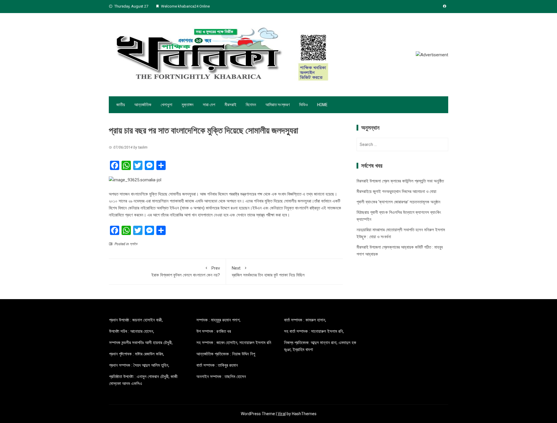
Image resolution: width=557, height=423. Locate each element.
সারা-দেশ (209, 104)
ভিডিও (303, 104)
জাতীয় (120, 104)
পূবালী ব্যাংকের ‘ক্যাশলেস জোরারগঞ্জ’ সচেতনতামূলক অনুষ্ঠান (398, 202)
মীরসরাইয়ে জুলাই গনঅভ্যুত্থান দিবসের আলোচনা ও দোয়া (396, 191)
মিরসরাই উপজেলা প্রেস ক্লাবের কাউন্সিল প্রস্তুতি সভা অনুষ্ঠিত (400, 181)
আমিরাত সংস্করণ (277, 104)
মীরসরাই (230, 104)
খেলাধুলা (166, 104)
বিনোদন (251, 104)
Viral (282, 413)
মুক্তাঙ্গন (187, 104)
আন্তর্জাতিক (142, 104)
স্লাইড (133, 244)
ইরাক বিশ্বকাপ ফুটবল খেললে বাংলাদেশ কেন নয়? (185, 271)
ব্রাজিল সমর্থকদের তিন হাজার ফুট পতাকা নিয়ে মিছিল (268, 271)
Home (322, 104)
